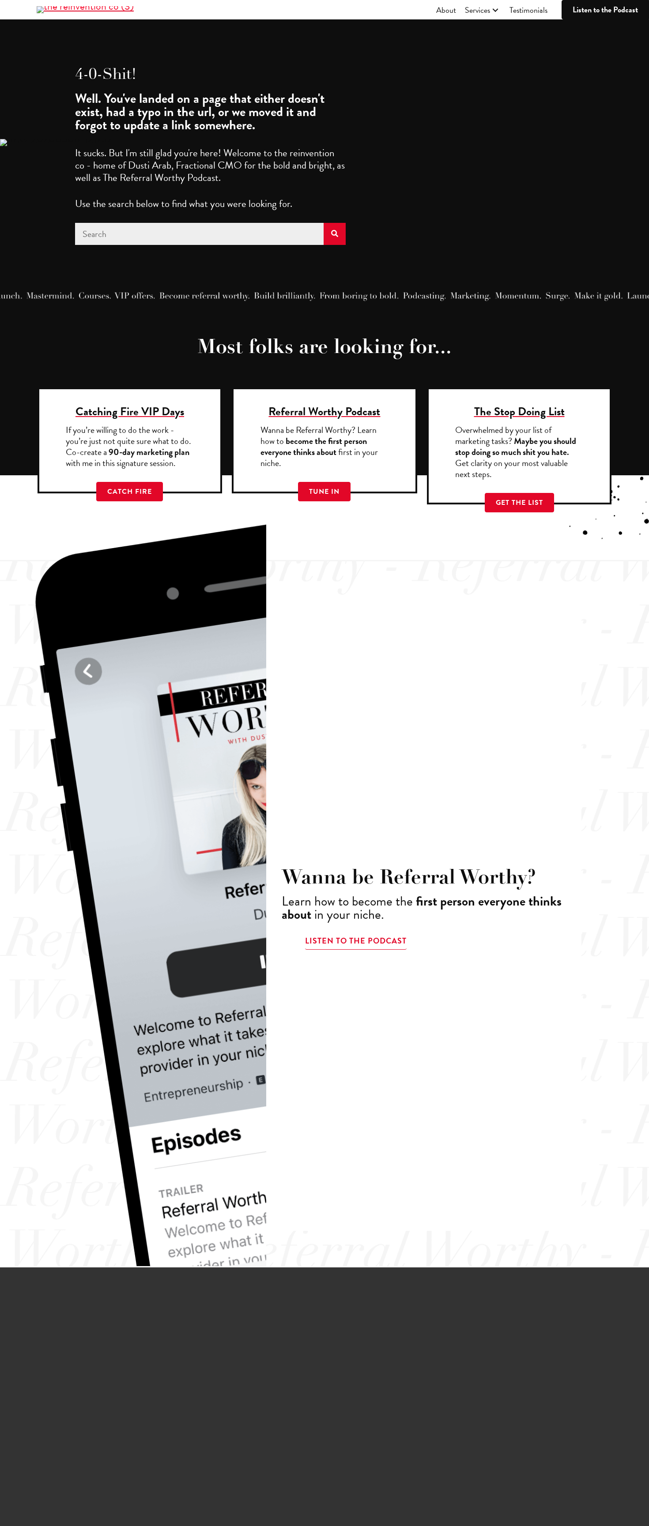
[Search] (335, 234)
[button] (495, 10)
